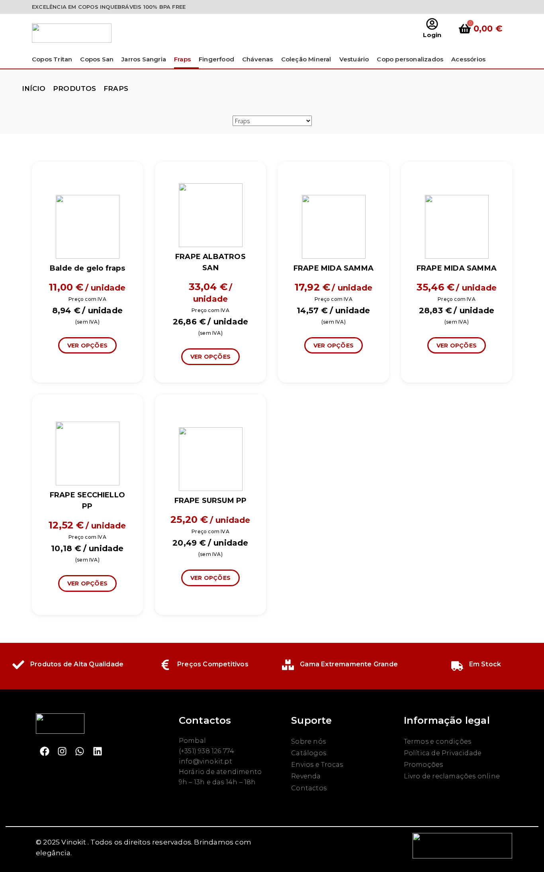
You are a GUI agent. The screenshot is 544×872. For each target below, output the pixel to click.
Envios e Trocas (317, 764)
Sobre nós (308, 741)
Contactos (309, 788)
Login (432, 35)
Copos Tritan (52, 59)
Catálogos (308, 753)
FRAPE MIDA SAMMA (334, 268)
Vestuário (354, 59)
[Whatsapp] (79, 751)
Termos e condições (438, 741)
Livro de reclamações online (452, 776)
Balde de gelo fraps (87, 268)
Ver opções (87, 345)
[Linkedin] (97, 751)
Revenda (306, 776)
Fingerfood (216, 59)
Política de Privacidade (443, 753)
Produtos (74, 88)
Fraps (182, 59)
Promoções (423, 764)
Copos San (96, 59)
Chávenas (257, 59)
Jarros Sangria (143, 59)
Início (34, 88)
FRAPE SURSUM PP (210, 500)
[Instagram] (62, 751)
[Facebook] (44, 751)
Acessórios (468, 59)
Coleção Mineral (306, 59)
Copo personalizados (410, 59)
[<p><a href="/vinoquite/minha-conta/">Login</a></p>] (432, 24)
